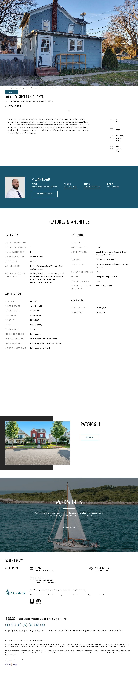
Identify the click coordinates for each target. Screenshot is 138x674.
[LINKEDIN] (19, 625)
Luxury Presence (58, 619)
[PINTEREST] (42, 625)
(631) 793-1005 (70, 187)
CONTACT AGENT (45, 194)
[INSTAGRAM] (13, 625)
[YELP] (25, 625)
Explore (90, 437)
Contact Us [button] (69, 527)
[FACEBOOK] (7, 625)
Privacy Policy (33, 631)
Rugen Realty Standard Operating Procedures (67, 590)
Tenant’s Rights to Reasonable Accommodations (98, 631)
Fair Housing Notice (38, 590)
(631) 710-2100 (101, 570)
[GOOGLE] (36, 625)
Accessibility (64, 631)
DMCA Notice (49, 631)
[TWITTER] (31, 625)
